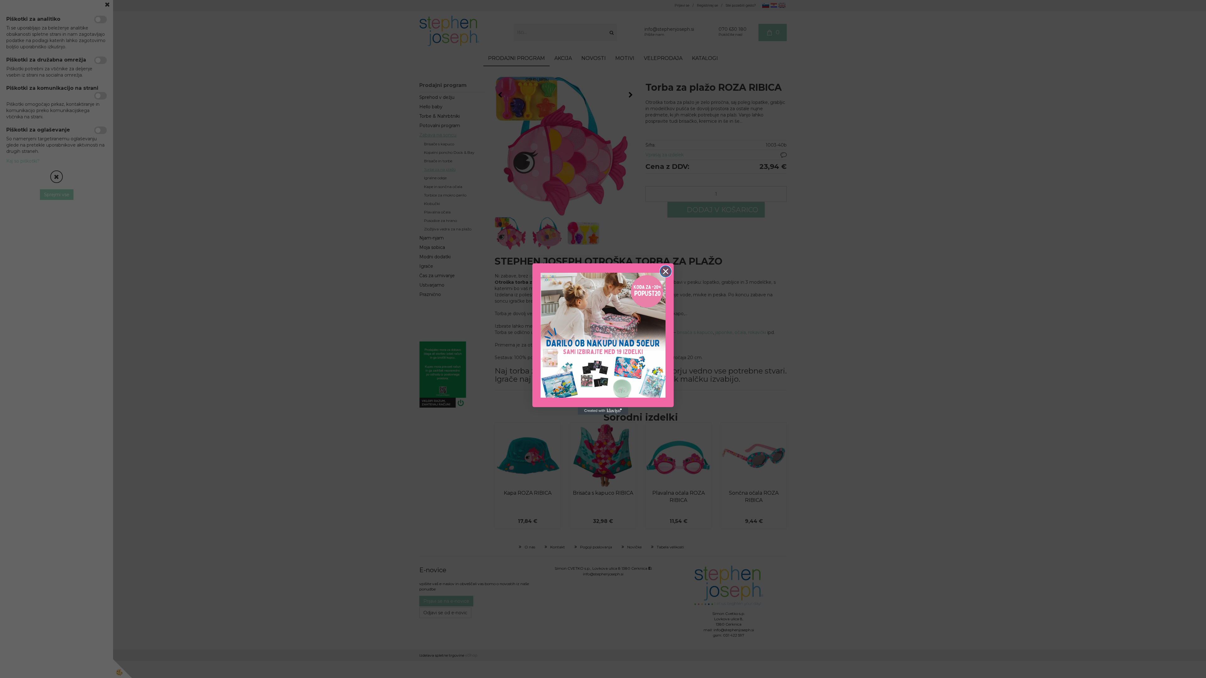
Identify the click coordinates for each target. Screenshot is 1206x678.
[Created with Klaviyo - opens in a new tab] (603, 411)
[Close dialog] (665, 271)
